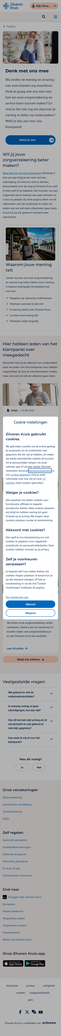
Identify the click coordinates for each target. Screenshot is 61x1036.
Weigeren (30, 613)
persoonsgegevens (40, 470)
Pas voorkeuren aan (17, 597)
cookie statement (20, 474)
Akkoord (30, 604)
